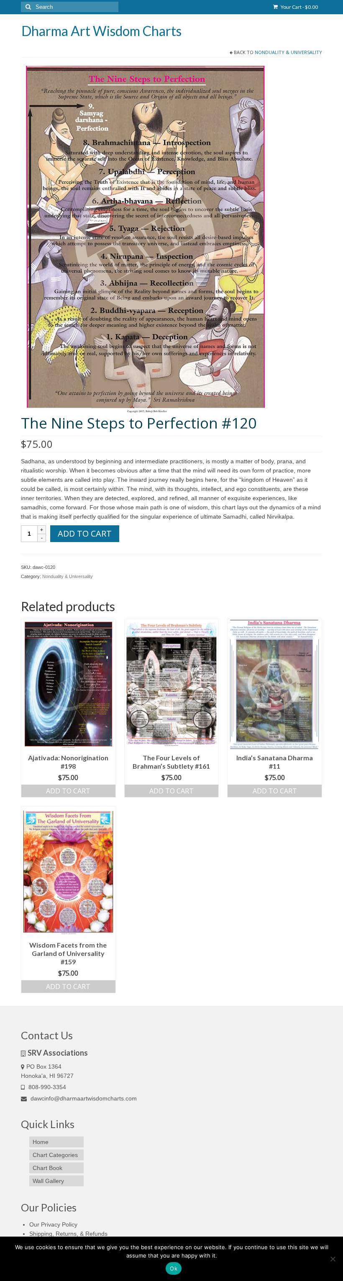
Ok (173, 1268)
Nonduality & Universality (288, 52)
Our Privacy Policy (53, 1224)
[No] (332, 1259)
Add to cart (85, 533)
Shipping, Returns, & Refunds (68, 1233)
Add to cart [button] (68, 790)
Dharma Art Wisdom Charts (101, 31)
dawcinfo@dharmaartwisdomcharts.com (83, 1098)
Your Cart (299, 7)
